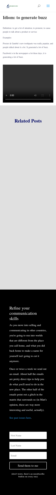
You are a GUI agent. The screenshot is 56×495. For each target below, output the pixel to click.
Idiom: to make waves (19, 245)
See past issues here (20, 417)
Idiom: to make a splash (20, 211)
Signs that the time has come (23, 195)
